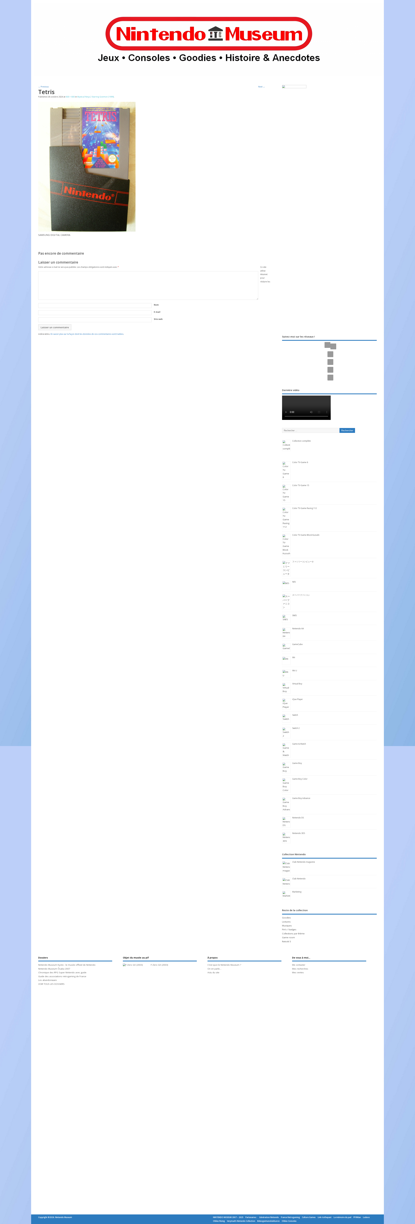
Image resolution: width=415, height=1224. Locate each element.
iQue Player (297, 699)
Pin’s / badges (289, 929)
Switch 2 (296, 728)
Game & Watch (299, 743)
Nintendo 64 (298, 628)
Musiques (287, 925)
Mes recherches (300, 968)
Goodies (286, 917)
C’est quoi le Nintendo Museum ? (224, 964)
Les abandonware (47, 980)
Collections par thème (293, 933)
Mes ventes (298, 972)
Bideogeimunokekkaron (268, 1221)
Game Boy (297, 763)
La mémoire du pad (342, 1217)
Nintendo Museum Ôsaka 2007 (54, 968)
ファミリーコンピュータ (303, 561)
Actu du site (213, 972)
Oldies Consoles (289, 1221)
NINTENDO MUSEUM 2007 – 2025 (228, 1217)
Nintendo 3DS (298, 833)
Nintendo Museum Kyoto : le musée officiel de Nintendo (66, 964)
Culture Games (309, 1217)
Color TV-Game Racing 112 (304, 508)
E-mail (157, 312)
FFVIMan (357, 1217)
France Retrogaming (290, 1217)
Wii (293, 657)
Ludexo (366, 1217)
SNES (294, 615)
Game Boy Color (300, 779)
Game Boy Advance (301, 798)
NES (294, 581)
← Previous (43, 86)
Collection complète (301, 441)
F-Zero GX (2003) (159, 964)
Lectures (286, 921)
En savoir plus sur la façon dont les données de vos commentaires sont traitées (87, 334)
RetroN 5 (286, 941)
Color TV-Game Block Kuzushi (305, 535)
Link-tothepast (325, 1217)
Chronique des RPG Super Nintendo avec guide (62, 972)
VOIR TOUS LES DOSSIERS (51, 984)
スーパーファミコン (301, 595)
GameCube (297, 644)
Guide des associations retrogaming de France (62, 976)
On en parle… (214, 968)
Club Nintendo (299, 878)
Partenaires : (251, 1217)
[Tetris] (87, 230)
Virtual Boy (297, 683)
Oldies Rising (219, 1221)
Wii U (294, 670)
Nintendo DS (298, 817)
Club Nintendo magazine (303, 862)
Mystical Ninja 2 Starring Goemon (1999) (95, 96)
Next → (261, 86)
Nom (156, 304)
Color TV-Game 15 (300, 485)
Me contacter (298, 964)
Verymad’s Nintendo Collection (241, 1221)
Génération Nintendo (269, 1217)
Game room (288, 937)
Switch (295, 715)
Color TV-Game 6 (300, 462)
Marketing (296, 891)
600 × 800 (70, 96)
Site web (158, 319)
